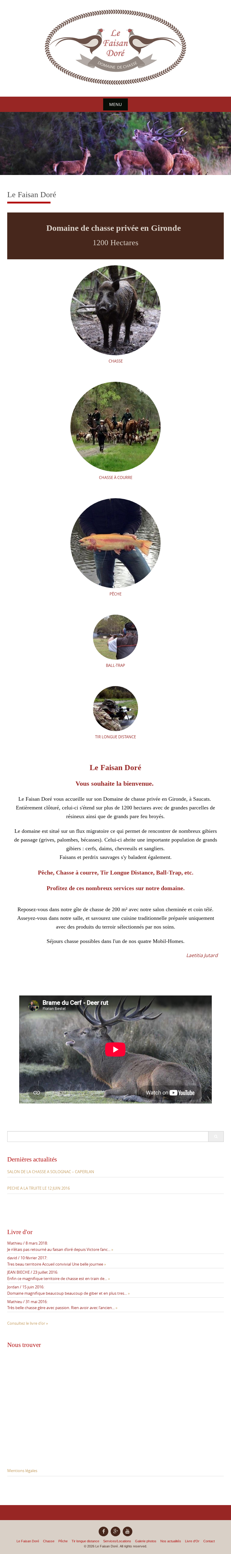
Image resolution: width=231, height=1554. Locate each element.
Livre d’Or (192, 1541)
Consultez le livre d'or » (27, 1323)
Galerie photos (145, 1541)
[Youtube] (127, 1531)
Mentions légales (22, 1470)
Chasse (48, 1541)
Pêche (63, 1541)
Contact (209, 1541)
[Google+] (115, 1531)
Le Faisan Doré (28, 1541)
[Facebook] (103, 1531)
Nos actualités (170, 1541)
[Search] (216, 1136)
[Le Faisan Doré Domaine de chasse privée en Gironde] (115, 47)
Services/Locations (117, 1541)
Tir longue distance (85, 1541)
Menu (115, 104)
